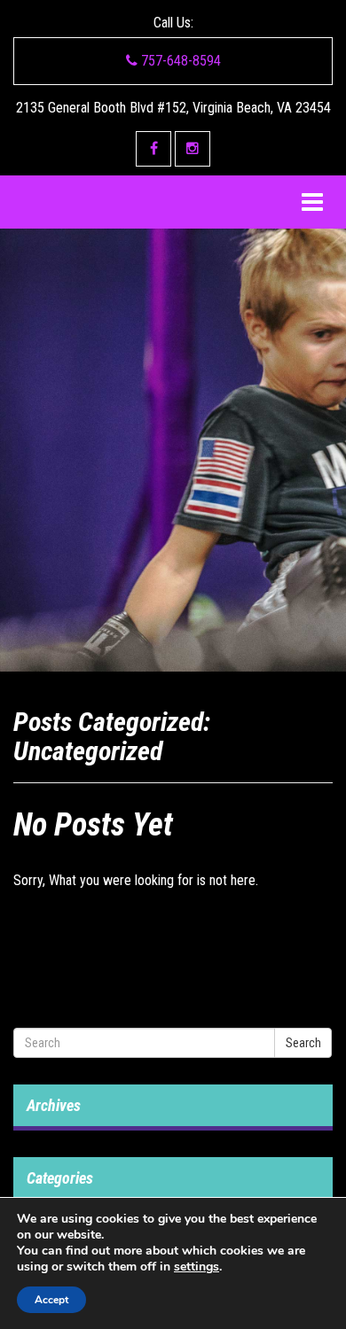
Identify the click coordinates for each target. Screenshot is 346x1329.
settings (196, 1267)
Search (303, 1043)
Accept (51, 1300)
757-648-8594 (179, 60)
